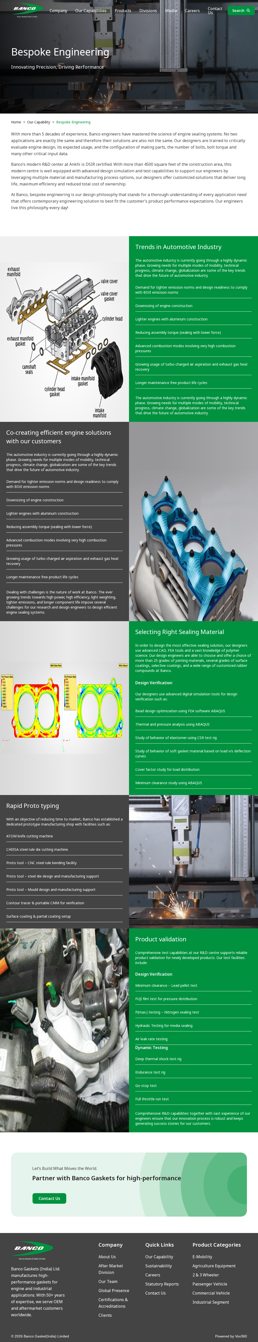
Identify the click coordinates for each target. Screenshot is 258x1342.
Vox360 (241, 1336)
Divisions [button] (148, 10)
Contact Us (215, 10)
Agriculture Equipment (214, 1266)
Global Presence (114, 1290)
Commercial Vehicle (211, 1293)
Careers (192, 10)
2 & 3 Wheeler (205, 1275)
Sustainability (158, 1266)
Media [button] (171, 10)
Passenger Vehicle (209, 1284)
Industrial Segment (210, 1302)
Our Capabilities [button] (91, 10)
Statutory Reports (162, 1284)
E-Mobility (202, 1256)
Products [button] (123, 10)
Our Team (108, 1281)
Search (238, 10)
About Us (107, 1256)
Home (16, 122)
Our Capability (38, 122)
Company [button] (58, 10)
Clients (105, 1315)
